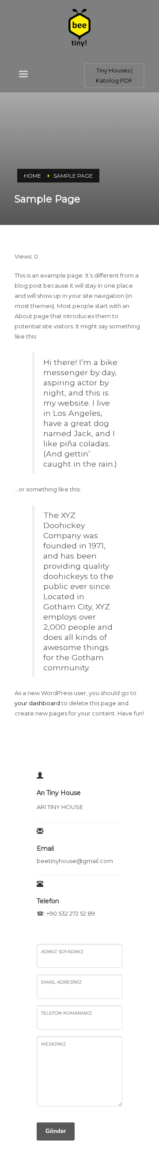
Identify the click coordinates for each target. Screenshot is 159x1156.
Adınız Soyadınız (62, 951)
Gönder (55, 1131)
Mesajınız (53, 1044)
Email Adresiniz (61, 982)
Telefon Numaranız (66, 1013)
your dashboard (37, 703)
